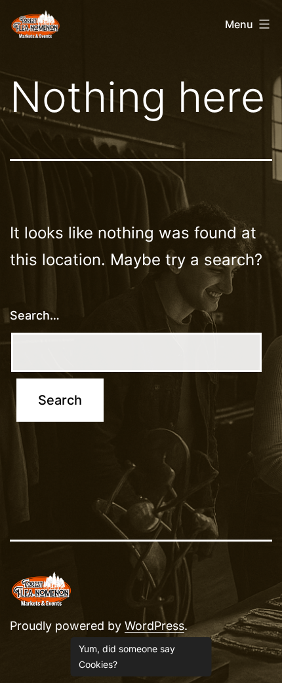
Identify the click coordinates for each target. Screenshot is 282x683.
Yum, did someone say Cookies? (127, 656)
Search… (35, 315)
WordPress (154, 626)
